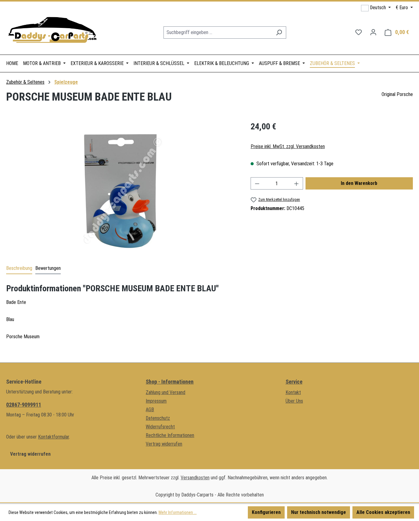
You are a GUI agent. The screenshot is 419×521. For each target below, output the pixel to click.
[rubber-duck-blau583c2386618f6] (122, 186)
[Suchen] (279, 32)
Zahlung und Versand (165, 392)
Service (294, 381)
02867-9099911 (23, 404)
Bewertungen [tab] (48, 268)
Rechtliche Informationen (170, 435)
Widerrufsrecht (160, 427)
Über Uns (294, 401)
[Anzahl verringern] (257, 183)
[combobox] (217, 32)
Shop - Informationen (170, 381)
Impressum (156, 401)
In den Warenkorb (359, 183)
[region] (122, 186)
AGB (150, 409)
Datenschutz (158, 418)
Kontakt (293, 392)
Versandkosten (195, 478)
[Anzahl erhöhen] (296, 183)
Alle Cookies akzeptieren (383, 512)
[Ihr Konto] (373, 32)
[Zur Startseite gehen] (52, 31)
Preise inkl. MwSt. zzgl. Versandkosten (288, 146)
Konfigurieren (266, 512)
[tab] (19, 268)
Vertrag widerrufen (30, 454)
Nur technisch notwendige (318, 512)
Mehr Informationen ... (178, 512)
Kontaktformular (53, 437)
